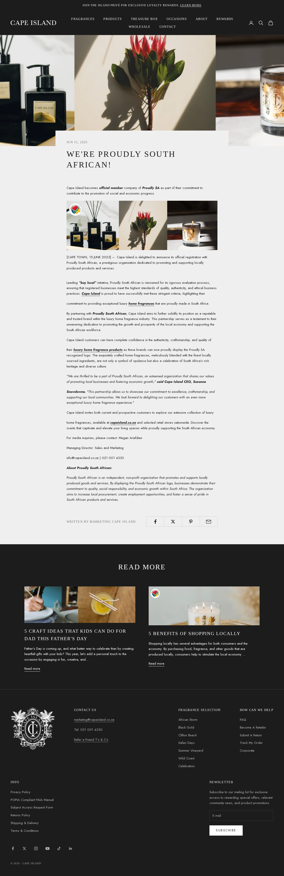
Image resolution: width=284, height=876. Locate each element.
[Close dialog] (242, 368)
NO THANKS (195, 467)
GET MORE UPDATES (195, 450)
